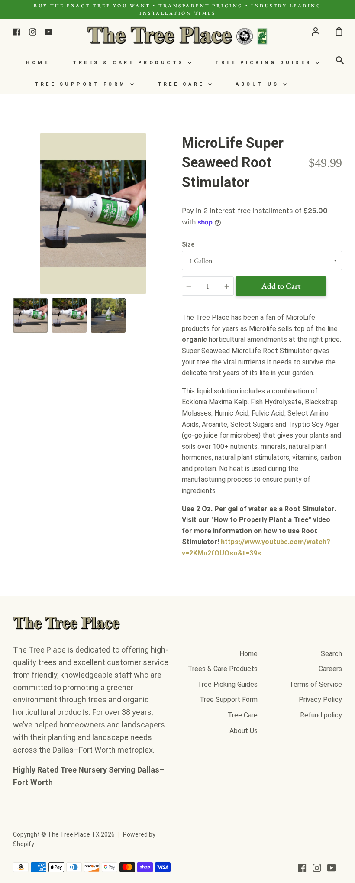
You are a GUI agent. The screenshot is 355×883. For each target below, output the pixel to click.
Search (331, 653)
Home (37, 62)
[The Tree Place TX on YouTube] (331, 868)
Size (188, 244)
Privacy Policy (320, 699)
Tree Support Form (82, 84)
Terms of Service (315, 684)
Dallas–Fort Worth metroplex (102, 749)
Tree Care (183, 84)
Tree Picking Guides (265, 62)
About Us (259, 84)
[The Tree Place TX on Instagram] (317, 868)
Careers (330, 669)
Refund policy (321, 715)
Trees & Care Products (130, 62)
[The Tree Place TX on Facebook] (302, 868)
